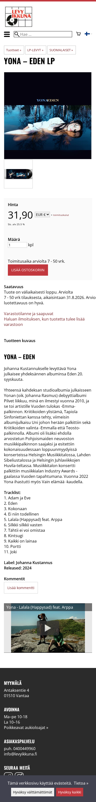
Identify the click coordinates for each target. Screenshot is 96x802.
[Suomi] (88, 34)
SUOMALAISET (61, 50)
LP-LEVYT (35, 50)
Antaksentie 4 (16, 690)
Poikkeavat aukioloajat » (26, 727)
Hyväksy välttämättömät (32, 792)
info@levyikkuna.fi (20, 754)
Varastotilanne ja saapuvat (28, 313)
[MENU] (7, 34)
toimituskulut (61, 215)
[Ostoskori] (78, 34)
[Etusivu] (18, 26)
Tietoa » (81, 783)
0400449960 (24, 748)
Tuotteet (13, 50)
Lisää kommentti (20, 587)
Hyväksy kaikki (69, 792)
